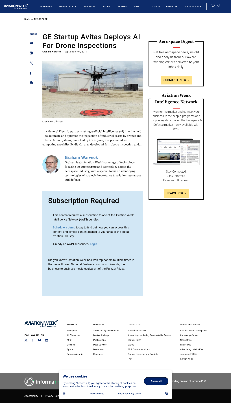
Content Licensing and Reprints (143, 354)
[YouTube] (39, 341)
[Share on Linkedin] (30, 54)
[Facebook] (32, 341)
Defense (71, 344)
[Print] (30, 83)
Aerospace (41, 19)
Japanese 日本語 (188, 354)
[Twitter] (26, 341)
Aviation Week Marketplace (193, 330)
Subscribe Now (175, 80)
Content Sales (134, 340)
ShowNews (185, 344)
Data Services (99, 344)
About (138, 6)
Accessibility (31, 396)
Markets (46, 6)
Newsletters (185, 340)
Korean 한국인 (187, 359)
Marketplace (68, 6)
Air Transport (73, 335)
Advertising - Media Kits (191, 349)
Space (70, 349)
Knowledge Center (189, 335)
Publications (99, 340)
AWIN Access (193, 6)
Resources (98, 354)
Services (89, 6)
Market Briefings (101, 335)
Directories (98, 349)
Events (122, 6)
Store (106, 6)
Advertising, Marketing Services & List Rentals (149, 335)
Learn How (175, 193)
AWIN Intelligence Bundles (106, 330)
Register (172, 6)
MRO (69, 340)
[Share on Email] (30, 44)
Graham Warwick (51, 51)
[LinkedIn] (46, 341)
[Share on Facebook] (30, 73)
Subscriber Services (137, 330)
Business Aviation (75, 354)
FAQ (130, 359)
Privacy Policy (52, 396)
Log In (156, 6)
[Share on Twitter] (30, 63)
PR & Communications (139, 349)
